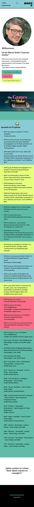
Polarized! (10, 305)
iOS (30, 285)
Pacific (9, 168)
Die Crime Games (13, 256)
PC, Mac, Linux (8, 288)
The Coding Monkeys (20, 288)
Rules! (9, 340)
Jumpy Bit (7, 76)
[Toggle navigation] (17, 3)
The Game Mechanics (11, 80)
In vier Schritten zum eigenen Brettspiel (20, 323)
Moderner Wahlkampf (14, 244)
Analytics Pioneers (22, 209)
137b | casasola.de (6, 4)
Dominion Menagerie (13, 315)
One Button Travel (13, 332)
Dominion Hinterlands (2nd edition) (18, 266)
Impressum (17, 497)
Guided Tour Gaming (14, 299)
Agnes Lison (7, 280)
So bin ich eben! (12, 274)
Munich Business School (25, 233)
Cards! (9, 285)
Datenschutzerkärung (17, 495)
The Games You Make (11, 72)
